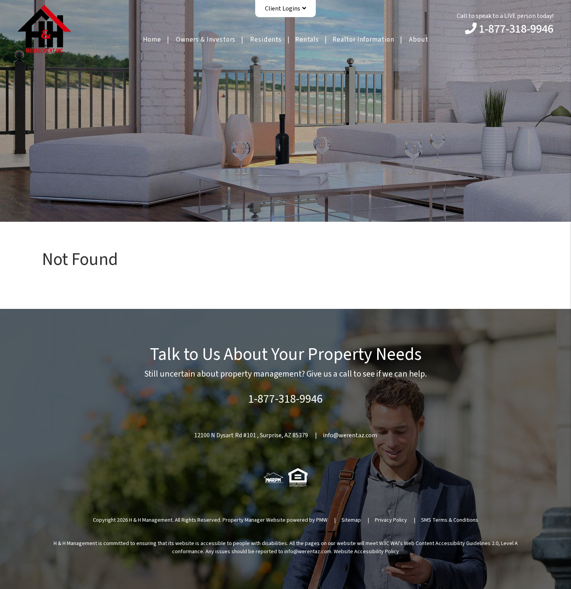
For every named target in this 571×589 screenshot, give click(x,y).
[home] (44, 28)
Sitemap (351, 520)
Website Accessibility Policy (366, 552)
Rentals (307, 39)
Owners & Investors (205, 39)
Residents (266, 39)
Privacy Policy (391, 520)
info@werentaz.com (350, 435)
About (418, 39)
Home (152, 39)
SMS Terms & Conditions (449, 520)
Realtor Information (363, 39)
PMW (321, 520)
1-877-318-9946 (516, 29)
